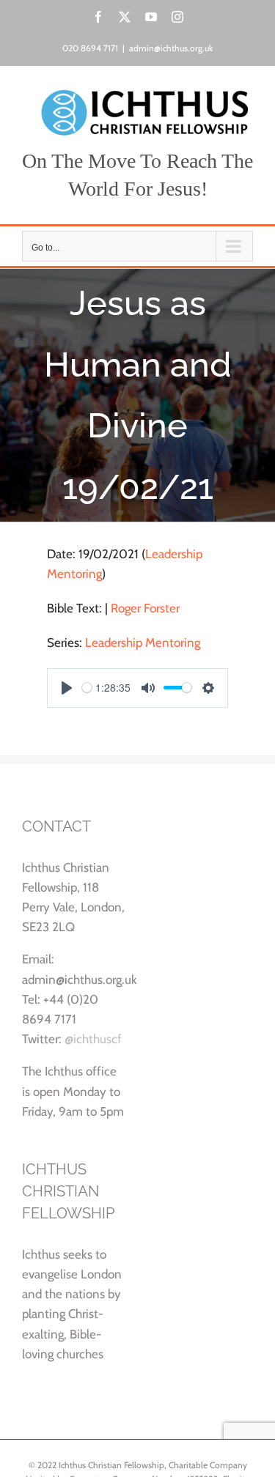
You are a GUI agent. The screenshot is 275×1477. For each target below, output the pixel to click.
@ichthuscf (93, 1039)
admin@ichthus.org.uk (171, 47)
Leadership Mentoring (142, 642)
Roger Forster (145, 608)
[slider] (87, 688)
